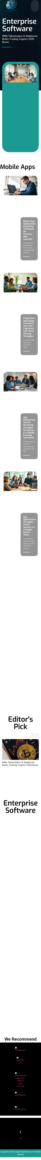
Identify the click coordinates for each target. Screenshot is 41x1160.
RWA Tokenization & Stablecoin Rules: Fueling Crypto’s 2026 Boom (20, 39)
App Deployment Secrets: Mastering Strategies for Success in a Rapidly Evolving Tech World (29, 427)
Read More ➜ (7, 47)
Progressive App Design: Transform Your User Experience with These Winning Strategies (29, 327)
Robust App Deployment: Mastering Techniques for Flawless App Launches (29, 230)
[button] (35, 5)
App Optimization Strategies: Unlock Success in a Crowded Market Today (29, 526)
